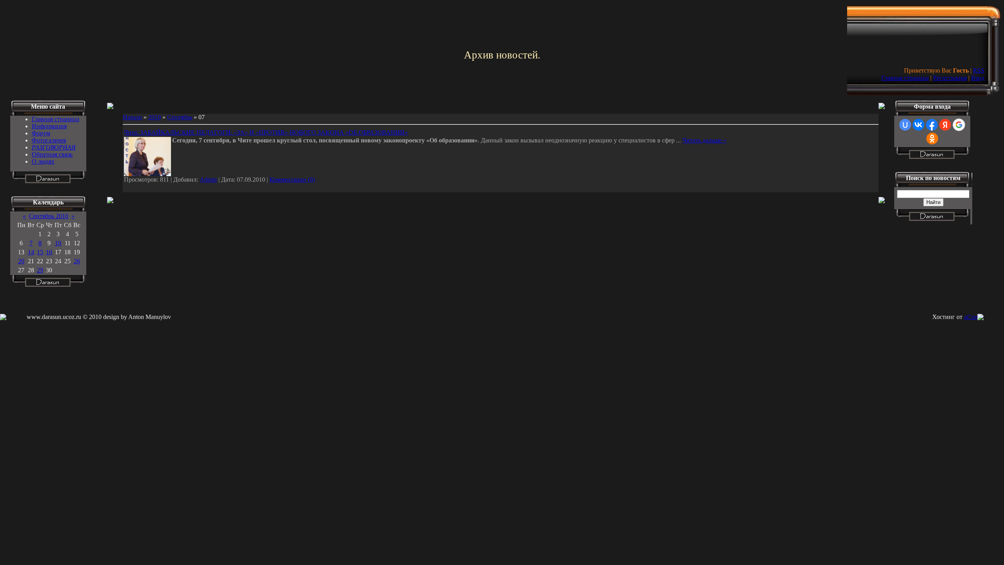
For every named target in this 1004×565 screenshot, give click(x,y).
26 (77, 261)
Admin (208, 179)
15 (40, 252)
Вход (977, 78)
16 (49, 252)
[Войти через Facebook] (932, 125)
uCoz (970, 316)
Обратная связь (52, 154)
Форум (41, 133)
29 (40, 270)
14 (31, 252)
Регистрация (950, 78)
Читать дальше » (704, 140)
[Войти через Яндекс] (945, 125)
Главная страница (905, 78)
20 (21, 261)
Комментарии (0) (292, 179)
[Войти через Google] (959, 124)
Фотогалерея (49, 140)
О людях (43, 161)
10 (58, 243)
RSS (978, 70)
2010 (154, 117)
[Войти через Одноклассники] (932, 138)
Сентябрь (179, 117)
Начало (132, 117)
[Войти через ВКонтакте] (918, 125)
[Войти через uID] (905, 125)
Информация (49, 126)
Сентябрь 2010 (48, 216)
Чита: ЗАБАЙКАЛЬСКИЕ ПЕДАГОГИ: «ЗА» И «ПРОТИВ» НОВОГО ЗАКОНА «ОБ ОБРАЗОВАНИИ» (266, 132)
